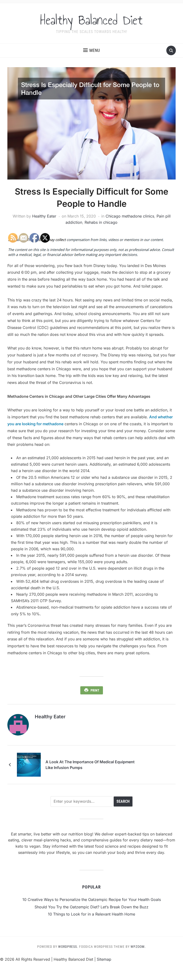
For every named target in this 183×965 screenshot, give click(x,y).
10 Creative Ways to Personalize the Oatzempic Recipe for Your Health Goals (91, 899)
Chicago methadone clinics (130, 216)
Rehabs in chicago (101, 222)
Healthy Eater (44, 216)
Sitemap (104, 959)
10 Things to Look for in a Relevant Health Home (91, 914)
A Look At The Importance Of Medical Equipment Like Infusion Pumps (90, 764)
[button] (91, 50)
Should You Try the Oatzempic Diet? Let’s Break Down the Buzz (91, 907)
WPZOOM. (138, 947)
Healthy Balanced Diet (91, 20)
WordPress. (68, 947)
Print (95, 690)
